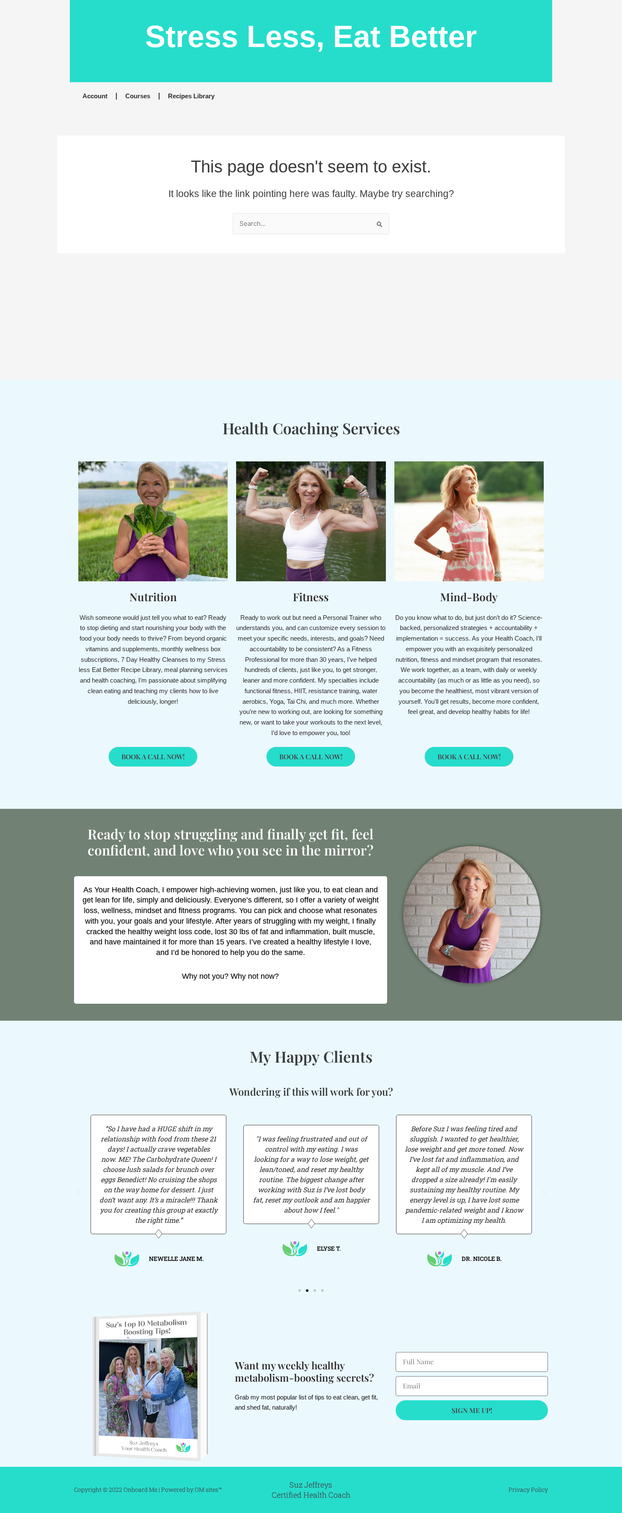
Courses (137, 96)
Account (95, 96)
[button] (78, 1193)
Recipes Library (191, 96)
